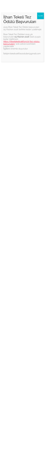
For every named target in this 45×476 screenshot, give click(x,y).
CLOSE (40, 16)
